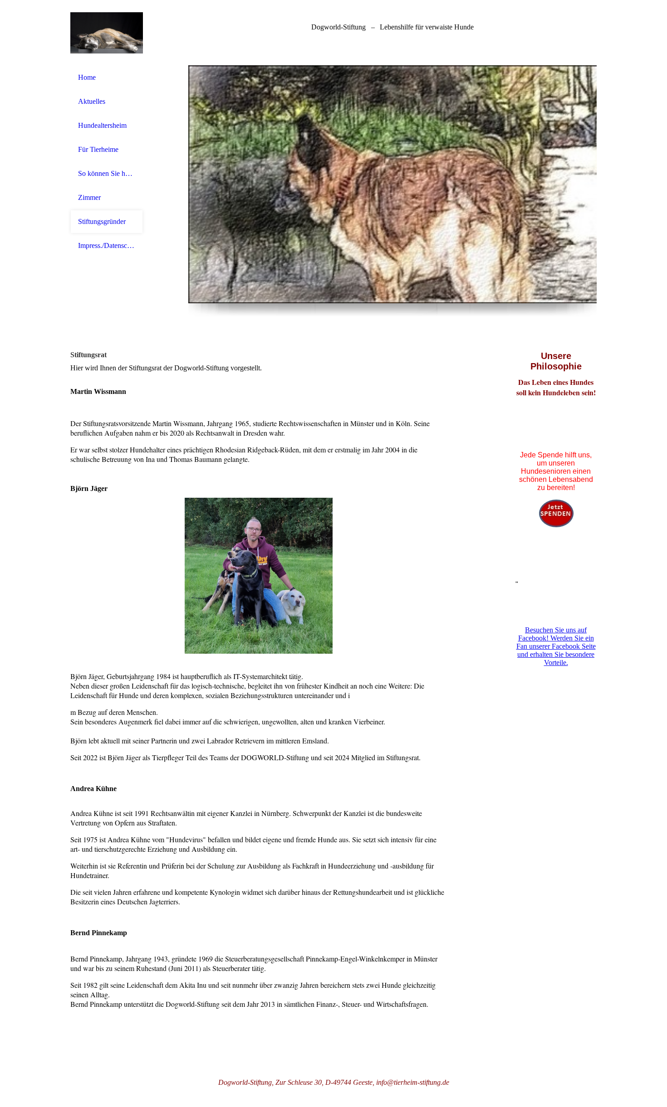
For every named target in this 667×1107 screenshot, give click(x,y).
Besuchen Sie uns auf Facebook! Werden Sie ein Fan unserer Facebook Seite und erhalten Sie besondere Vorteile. (556, 646)
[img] (106, 33)
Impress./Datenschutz (106, 245)
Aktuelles (91, 101)
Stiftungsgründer (102, 221)
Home (87, 77)
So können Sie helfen (106, 173)
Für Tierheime (98, 149)
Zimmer (89, 197)
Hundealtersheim (102, 125)
